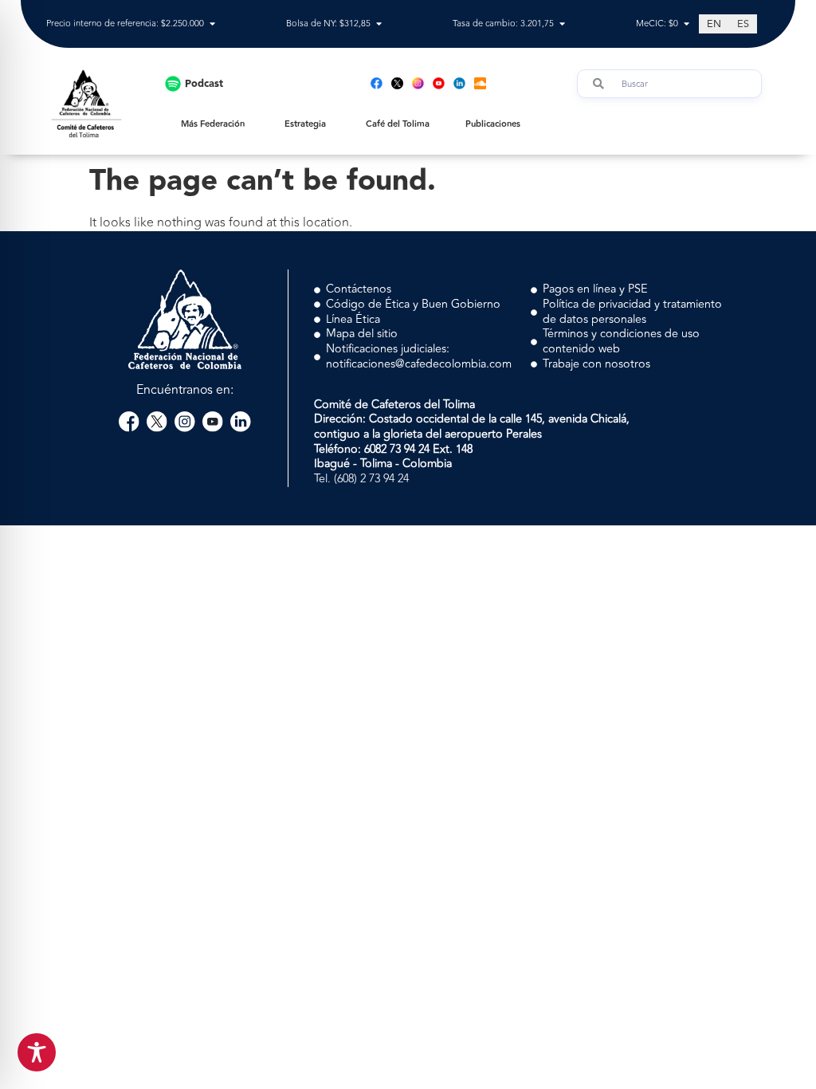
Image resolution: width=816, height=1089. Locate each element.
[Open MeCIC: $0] (686, 24)
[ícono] (397, 83)
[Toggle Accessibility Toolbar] (36, 1052)
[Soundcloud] (480, 83)
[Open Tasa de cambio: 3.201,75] (562, 24)
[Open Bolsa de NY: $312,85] (379, 24)
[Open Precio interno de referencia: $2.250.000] (212, 24)
